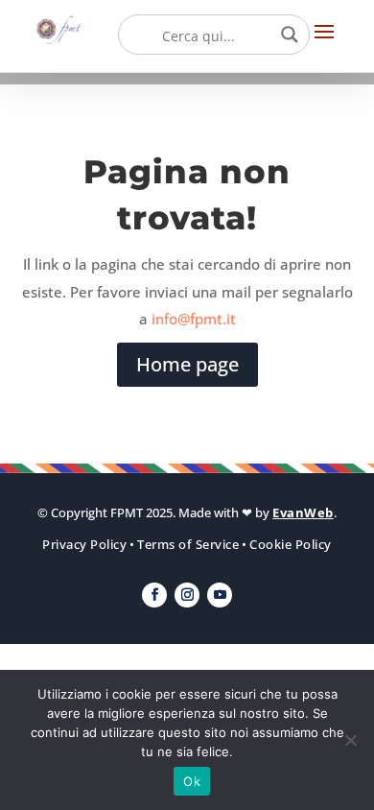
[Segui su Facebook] (154, 595)
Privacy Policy (84, 544)
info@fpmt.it (194, 318)
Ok (191, 781)
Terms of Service (188, 544)
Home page (187, 364)
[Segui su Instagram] (187, 595)
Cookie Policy (290, 544)
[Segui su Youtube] (219, 595)
